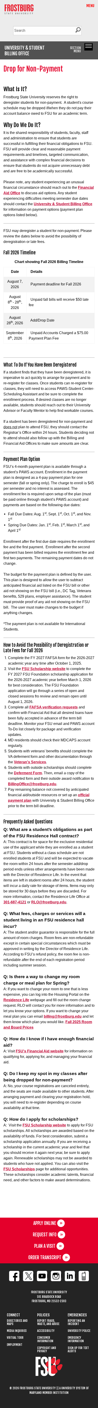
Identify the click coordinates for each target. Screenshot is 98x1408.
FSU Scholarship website (43, 669)
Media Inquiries (17, 1331)
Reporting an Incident (76, 1322)
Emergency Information (76, 1339)
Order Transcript (44, 1257)
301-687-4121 (14, 902)
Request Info (45, 1235)
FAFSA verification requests (53, 707)
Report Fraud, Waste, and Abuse (48, 1322)
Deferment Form (28, 773)
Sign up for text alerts (78, 1349)
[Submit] (78, 30)
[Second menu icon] (88, 47)
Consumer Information (45, 1339)
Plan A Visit (44, 1246)
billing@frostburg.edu (63, 1016)
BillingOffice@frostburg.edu (32, 784)
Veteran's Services (30, 762)
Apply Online (44, 1223)
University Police (79, 1331)
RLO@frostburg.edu (48, 902)
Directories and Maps (17, 1322)
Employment (14, 1345)
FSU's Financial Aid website (40, 1051)
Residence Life (16, 1000)
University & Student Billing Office (63, 204)
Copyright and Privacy (46, 1349)
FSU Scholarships (19, 1169)
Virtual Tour (15, 1337)
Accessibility (45, 1331)
